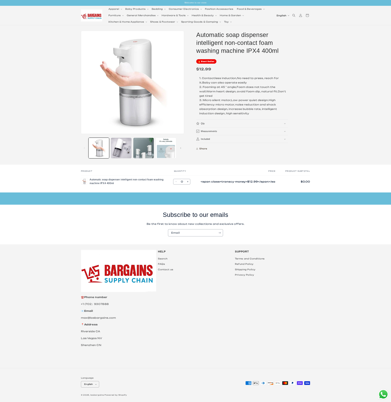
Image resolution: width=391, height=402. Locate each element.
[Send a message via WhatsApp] (383, 394)
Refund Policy (244, 264)
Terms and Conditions (250, 258)
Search (163, 258)
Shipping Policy (245, 269)
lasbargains (97, 395)
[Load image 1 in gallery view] (98, 148)
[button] (115, 9)
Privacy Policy (244, 274)
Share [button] (203, 148)
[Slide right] (180, 148)
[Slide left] (84, 148)
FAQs (161, 264)
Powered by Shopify (115, 395)
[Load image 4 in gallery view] (165, 148)
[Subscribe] (219, 232)
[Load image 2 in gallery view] (121, 148)
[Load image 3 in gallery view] (143, 148)
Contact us (165, 269)
